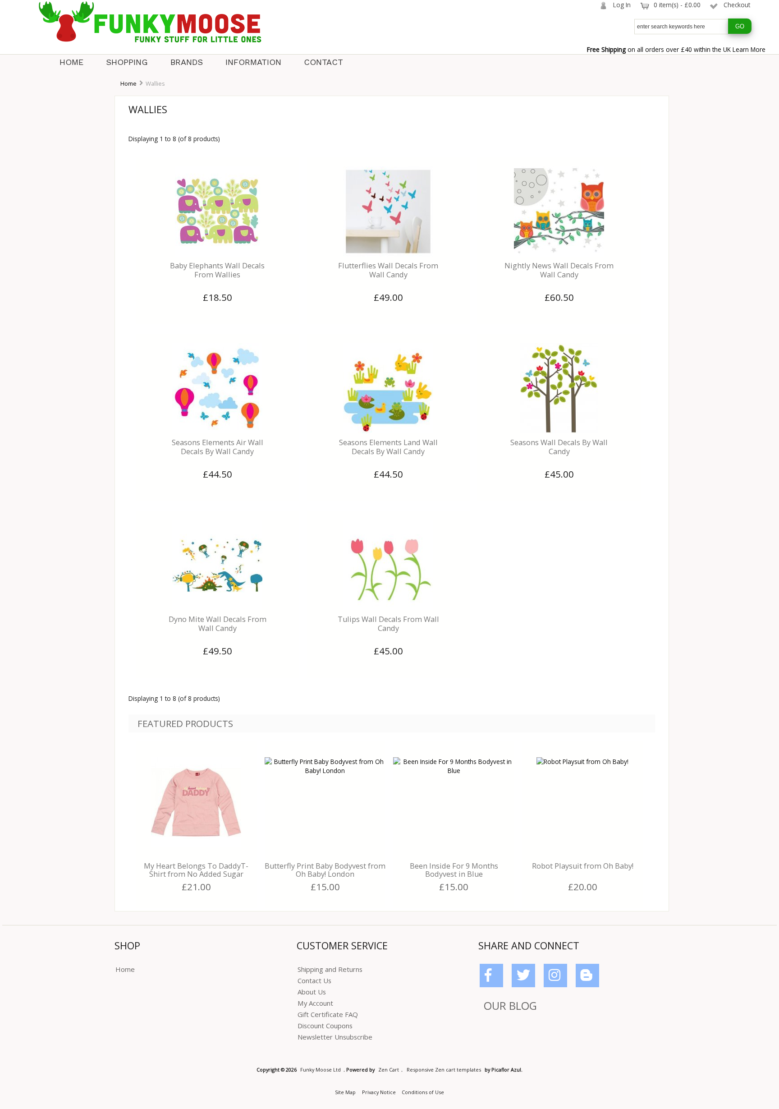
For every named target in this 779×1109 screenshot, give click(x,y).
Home (71, 62)
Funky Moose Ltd (320, 1069)
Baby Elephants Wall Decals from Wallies (217, 270)
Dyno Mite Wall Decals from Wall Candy (217, 623)
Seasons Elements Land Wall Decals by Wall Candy (388, 446)
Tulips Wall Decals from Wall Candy (388, 623)
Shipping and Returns (330, 969)
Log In (622, 4)
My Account (315, 1003)
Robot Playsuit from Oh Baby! (582, 866)
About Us (312, 991)
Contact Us (314, 980)
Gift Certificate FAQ (328, 1014)
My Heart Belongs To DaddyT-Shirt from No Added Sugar (196, 870)
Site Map (345, 1092)
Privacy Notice (379, 1092)
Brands (186, 62)
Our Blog (510, 1005)
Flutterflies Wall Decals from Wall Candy (388, 270)
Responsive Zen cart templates (444, 1069)
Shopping (127, 62)
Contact (323, 62)
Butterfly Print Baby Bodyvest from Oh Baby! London (325, 870)
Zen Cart (388, 1069)
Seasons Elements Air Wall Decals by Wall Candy (217, 446)
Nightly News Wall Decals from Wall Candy (559, 270)
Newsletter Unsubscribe (335, 1036)
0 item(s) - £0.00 (677, 4)
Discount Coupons (325, 1025)
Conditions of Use (423, 1092)
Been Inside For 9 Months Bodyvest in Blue (454, 870)
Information (253, 62)
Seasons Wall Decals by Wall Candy (559, 446)
